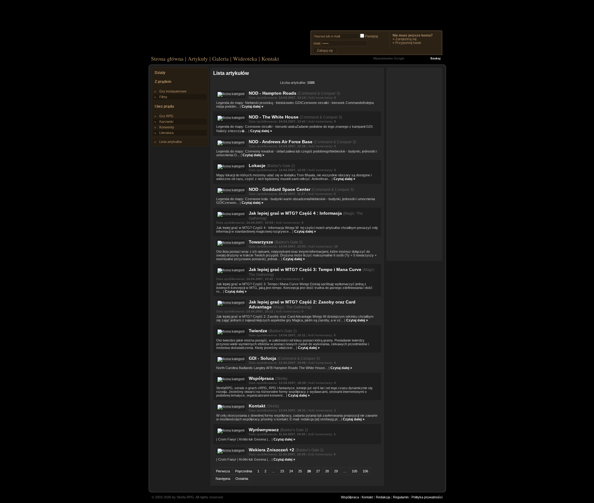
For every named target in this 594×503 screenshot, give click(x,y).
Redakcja (383, 497)
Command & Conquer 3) (319, 93)
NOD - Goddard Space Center (279, 189)
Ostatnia (241, 478)
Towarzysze (261, 241)
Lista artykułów (170, 142)
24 (291, 471)
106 (365, 471)
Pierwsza (223, 471)
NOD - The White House (274, 116)
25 (300, 471)
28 (327, 471)
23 (282, 471)
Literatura (166, 133)
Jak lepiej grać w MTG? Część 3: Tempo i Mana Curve (305, 269)
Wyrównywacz (264, 429)
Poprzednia (243, 471)
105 (354, 471)
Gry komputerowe (173, 91)
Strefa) (281, 378)
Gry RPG (166, 116)
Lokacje (257, 165)
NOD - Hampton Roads (272, 93)
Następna (223, 478)
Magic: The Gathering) (293, 307)
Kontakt (270, 58)
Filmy (163, 97)
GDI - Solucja (262, 358)
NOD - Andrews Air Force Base (280, 141)
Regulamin (401, 497)
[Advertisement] (414, 164)
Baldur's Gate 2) (281, 166)
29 (336, 471)
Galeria (220, 58)
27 (318, 471)
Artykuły (198, 58)
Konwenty (166, 127)
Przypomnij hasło (408, 43)
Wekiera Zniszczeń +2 (271, 449)
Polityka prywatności (426, 497)
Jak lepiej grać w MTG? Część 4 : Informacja (295, 213)
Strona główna (167, 58)
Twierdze (258, 330)
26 (309, 471)
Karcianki (166, 121)
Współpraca (261, 378)
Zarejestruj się (406, 39)
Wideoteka (245, 58)
